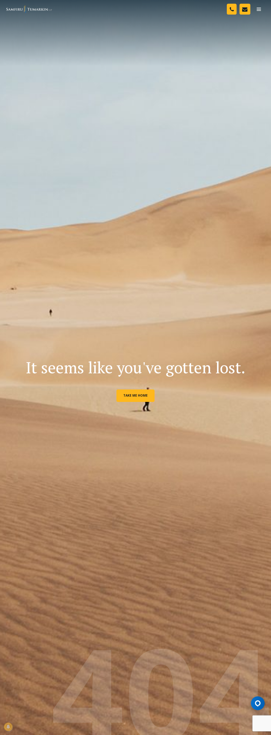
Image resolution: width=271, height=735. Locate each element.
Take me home (135, 395)
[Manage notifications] (8, 727)
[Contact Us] (245, 9)
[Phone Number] (232, 9)
